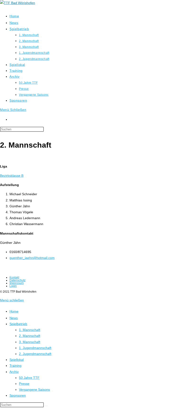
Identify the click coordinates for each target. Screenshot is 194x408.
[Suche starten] (46, 405)
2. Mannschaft (29, 336)
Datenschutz (17, 280)
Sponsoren (17, 395)
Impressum (16, 283)
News (13, 318)
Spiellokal (16, 360)
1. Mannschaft (29, 330)
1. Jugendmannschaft (35, 348)
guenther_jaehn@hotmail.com (32, 258)
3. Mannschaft (29, 342)
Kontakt (14, 277)
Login (13, 286)
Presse (24, 383)
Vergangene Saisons (34, 389)
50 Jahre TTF (29, 378)
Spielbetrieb (18, 324)
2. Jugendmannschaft (35, 354)
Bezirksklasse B (11, 175)
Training (15, 365)
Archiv (14, 372)
